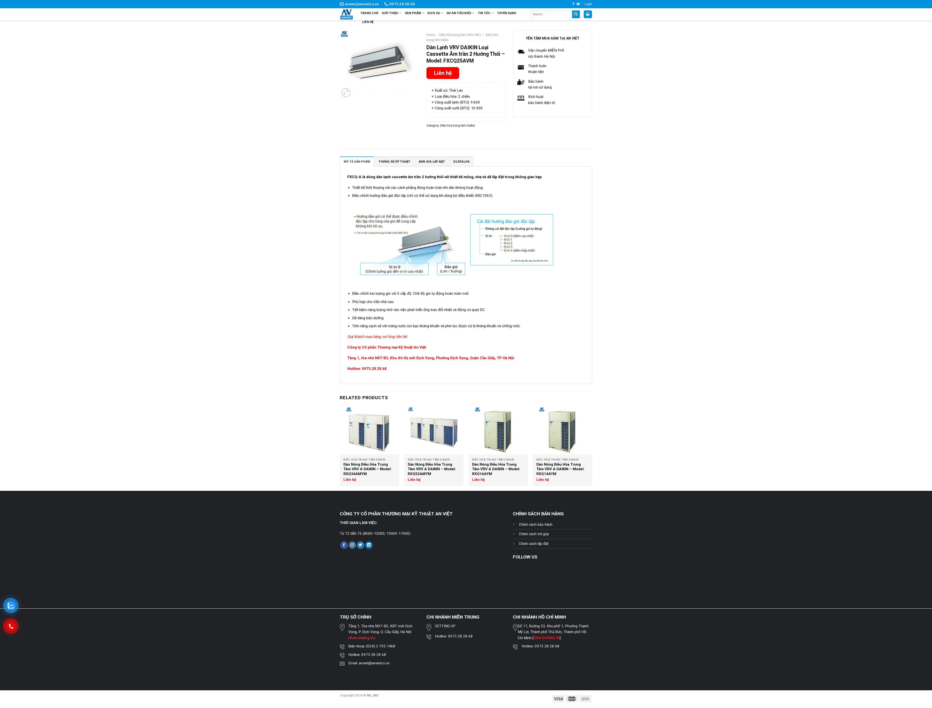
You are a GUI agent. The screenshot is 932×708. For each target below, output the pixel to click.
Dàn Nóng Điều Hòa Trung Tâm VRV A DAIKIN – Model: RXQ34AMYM (367, 469)
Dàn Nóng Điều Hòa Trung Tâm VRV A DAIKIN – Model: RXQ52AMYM (432, 469)
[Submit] (576, 14)
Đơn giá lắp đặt (432, 161)
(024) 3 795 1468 (380, 646)
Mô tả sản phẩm (357, 161)
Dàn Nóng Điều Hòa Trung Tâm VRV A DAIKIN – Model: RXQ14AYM (560, 469)
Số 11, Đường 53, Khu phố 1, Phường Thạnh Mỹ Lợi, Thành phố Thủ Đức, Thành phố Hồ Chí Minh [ (553, 632)
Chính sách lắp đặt (534, 543)
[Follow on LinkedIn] (369, 545)
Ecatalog (461, 161)
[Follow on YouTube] (578, 4)
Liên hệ (368, 22)
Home (430, 35)
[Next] (592, 448)
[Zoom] (345, 92)
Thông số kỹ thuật (394, 161)
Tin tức (484, 13)
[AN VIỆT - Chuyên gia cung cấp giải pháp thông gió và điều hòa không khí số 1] (346, 14)
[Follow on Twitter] (360, 545)
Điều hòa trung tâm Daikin (457, 125)
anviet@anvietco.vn (374, 663)
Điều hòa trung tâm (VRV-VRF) (460, 35)
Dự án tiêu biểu (459, 13)
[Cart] (588, 14)
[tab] (357, 162)
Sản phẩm (413, 13)
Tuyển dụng (506, 13)
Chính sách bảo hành (535, 524)
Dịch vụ (433, 13)
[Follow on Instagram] (352, 545)
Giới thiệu (390, 13)
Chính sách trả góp (534, 534)
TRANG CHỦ (369, 13)
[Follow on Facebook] (573, 4)
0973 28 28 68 (373, 654)
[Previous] (340, 448)
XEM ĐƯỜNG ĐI (546, 638)
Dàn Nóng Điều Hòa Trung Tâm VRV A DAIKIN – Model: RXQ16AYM (496, 469)
